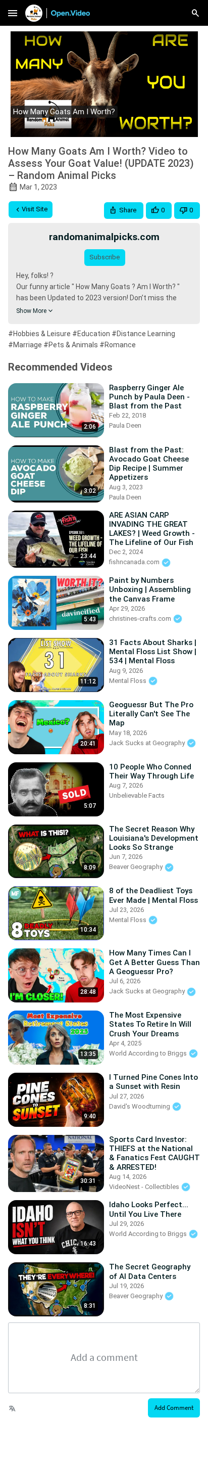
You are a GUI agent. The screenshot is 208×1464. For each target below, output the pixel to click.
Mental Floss (128, 680)
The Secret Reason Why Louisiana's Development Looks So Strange (153, 838)
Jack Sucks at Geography (147, 743)
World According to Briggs (148, 1053)
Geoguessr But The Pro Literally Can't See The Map (151, 713)
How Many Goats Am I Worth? (64, 111)
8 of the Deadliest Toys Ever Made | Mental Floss (153, 895)
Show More (31, 310)
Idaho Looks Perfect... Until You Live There (148, 1209)
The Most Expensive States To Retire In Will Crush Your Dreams (150, 1024)
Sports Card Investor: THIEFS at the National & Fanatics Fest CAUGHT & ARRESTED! (154, 1153)
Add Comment (173, 1407)
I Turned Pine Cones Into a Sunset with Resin (153, 1082)
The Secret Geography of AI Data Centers (149, 1271)
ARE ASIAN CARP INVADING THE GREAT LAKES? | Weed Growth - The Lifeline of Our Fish (152, 529)
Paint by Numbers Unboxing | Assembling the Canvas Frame (150, 589)
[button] (123, 210)
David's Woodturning (140, 1106)
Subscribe (104, 257)
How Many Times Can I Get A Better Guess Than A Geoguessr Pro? (154, 962)
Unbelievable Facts (137, 795)
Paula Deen (125, 425)
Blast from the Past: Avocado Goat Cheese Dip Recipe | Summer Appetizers (149, 463)
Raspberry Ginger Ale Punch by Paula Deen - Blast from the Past (149, 396)
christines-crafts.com (141, 618)
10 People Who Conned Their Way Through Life (151, 771)
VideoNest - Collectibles (145, 1187)
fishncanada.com (135, 562)
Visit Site (34, 209)
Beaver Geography (136, 867)
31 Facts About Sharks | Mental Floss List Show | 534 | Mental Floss (152, 651)
